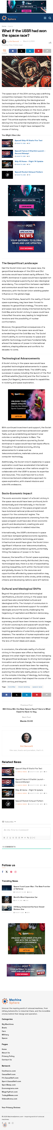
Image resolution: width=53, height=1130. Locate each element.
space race (37, 687)
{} (31, 838)
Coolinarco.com (9, 1071)
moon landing (24, 687)
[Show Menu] (45, 17)
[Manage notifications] (5, 1125)
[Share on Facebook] (13, 51)
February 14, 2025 (20, 892)
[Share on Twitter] (22, 51)
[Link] (27, 837)
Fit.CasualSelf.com (10, 1078)
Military (5, 1035)
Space (10, 26)
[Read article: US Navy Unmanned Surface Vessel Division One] (7, 909)
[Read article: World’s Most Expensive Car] (7, 899)
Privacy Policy (8, 1056)
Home (4, 26)
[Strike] (13, 837)
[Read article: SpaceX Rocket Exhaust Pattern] (7, 175)
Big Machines (8, 1024)
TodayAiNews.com (10, 1095)
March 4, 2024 (29, 41)
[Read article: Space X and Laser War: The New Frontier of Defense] (7, 888)
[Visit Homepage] (9, 17)
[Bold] (4, 837)
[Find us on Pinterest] (11, 872)
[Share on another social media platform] (47, 51)
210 (29, 143)
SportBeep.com (9, 1085)
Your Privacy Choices (11, 1107)
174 (29, 175)
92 (29, 156)
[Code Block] (24, 837)
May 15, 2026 (18, 900)
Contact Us (7, 1060)
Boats (4, 1028)
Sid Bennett (14, 41)
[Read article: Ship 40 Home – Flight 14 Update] (7, 164)
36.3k (28, 912)
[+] (33, 838)
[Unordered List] (19, 837)
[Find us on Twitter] (7, 871)
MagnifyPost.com (10, 1092)
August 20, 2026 (21, 175)
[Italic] (7, 837)
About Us (6, 1053)
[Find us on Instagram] (15, 872)
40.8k (26, 900)
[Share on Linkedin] (30, 51)
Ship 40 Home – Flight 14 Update (29, 161)
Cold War (12, 687)
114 (29, 164)
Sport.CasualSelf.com (11, 1081)
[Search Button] (50, 17)
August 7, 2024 (19, 912)
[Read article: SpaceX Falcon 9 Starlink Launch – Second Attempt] (7, 154)
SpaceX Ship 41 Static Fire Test (28, 140)
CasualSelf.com (8, 1074)
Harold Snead (22, 772)
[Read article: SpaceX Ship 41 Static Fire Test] (7, 143)
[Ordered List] (16, 837)
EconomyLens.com (10, 1088)
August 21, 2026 (21, 143)
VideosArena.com (9, 1099)
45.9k (30, 892)
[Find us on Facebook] (2, 872)
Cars (4, 1031)
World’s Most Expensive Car (26, 897)
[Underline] (10, 837)
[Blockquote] (21, 837)
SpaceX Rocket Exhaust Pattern (29, 172)
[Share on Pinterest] (39, 51)
